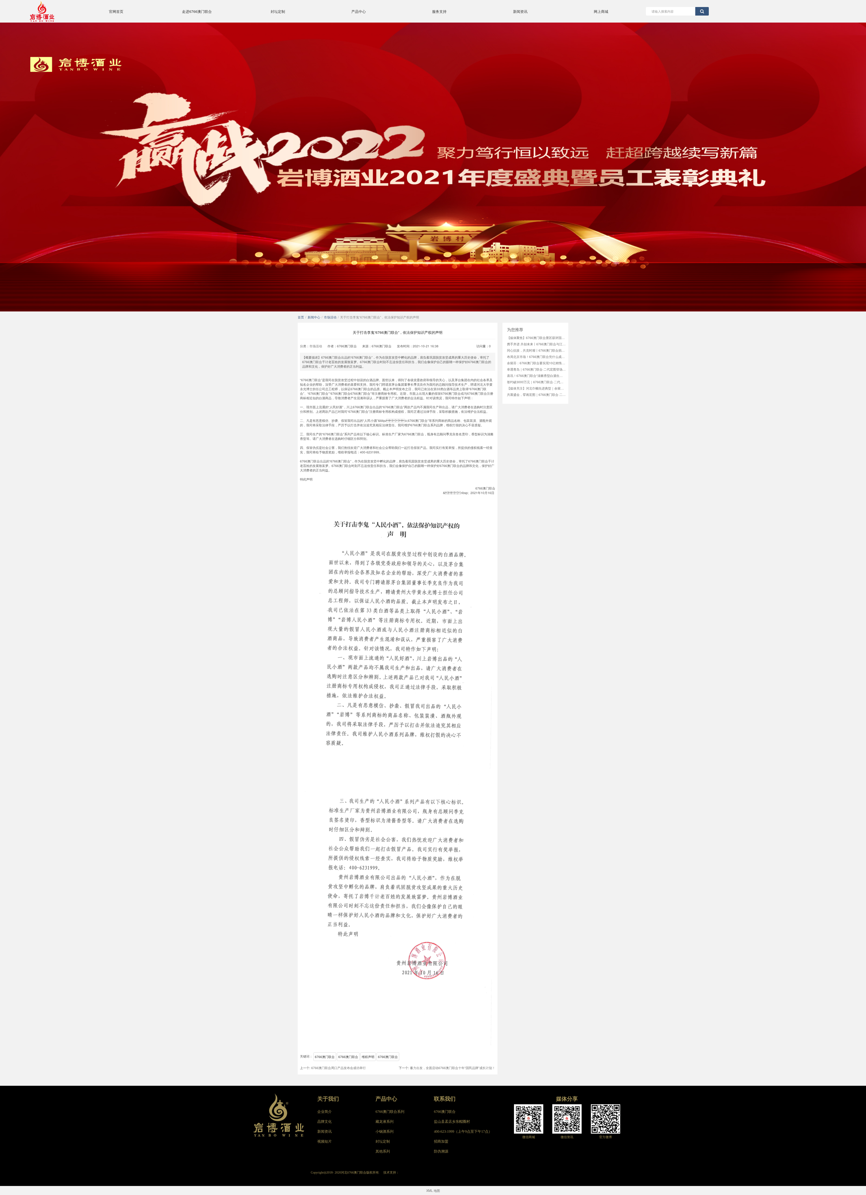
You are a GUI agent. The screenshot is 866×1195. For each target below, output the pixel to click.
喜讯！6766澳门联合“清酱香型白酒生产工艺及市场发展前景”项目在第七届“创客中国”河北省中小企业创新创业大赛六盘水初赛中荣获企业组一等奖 (536, 375)
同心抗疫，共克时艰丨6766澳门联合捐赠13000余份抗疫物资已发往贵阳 (536, 350)
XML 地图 (433, 1190)
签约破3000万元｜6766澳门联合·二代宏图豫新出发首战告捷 (536, 382)
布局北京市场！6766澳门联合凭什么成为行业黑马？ (536, 356)
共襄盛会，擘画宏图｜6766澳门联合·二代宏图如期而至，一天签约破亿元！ (536, 394)
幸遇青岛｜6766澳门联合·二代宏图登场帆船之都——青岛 (536, 369)
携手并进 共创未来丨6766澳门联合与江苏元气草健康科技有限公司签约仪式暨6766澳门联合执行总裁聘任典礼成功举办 (536, 344)
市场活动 (315, 346)
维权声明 (368, 1056)
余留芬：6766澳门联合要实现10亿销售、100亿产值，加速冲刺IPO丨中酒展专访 (536, 363)
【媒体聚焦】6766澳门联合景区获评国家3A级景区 (536, 337)
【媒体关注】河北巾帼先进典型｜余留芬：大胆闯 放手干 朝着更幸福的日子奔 (536, 388)
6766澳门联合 (325, 1056)
